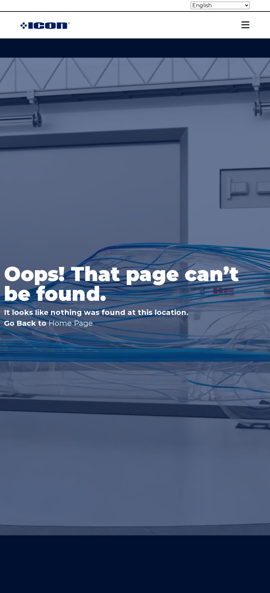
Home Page (70, 323)
